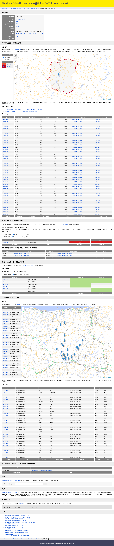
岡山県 (17, 26)
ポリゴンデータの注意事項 (61, 224)
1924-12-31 (5, 131)
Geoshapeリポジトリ (7, 8)
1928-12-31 (5, 140)
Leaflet (101, 99)
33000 (17, 36)
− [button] (15, 58)
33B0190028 (5, 457)
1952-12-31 (5, 198)
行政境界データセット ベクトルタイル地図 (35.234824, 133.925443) (21, 111)
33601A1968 (5, 413)
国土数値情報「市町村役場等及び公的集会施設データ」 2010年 (20, 522)
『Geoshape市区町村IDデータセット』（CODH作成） (17, 536)
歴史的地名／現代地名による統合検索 (11, 480)
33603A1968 (5, 395)
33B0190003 (5, 281)
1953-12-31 (5, 200)
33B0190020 (5, 425)
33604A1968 (5, 279)
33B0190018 (5, 286)
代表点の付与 (20, 304)
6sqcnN (17, 39)
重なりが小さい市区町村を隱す (20, 237)
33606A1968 (5, 242)
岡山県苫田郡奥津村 (20, 19)
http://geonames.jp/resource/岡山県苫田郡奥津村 (42, 470)
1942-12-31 (5, 172)
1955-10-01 (5, 205)
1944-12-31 (5, 177)
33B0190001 (5, 445)
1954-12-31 (5, 202)
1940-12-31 (5, 168)
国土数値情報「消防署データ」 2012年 (14, 527)
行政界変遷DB (7, 59)
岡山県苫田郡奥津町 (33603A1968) (64, 253)
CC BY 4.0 (21, 503)
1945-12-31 (5, 179)
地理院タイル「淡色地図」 (107, 99)
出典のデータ (18, 50)
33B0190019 (5, 438)
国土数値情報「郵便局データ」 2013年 (14, 524)
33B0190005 (5, 415)
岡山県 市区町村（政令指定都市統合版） (34, 34)
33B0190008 (5, 411)
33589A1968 (5, 427)
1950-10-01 (5, 191)
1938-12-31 (5, 163)
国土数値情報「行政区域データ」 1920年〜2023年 (17, 515)
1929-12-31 (5, 142)
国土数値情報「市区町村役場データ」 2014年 (15, 520)
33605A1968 (5, 450)
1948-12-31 (5, 186)
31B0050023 (5, 448)
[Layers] (15, 60)
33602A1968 (5, 406)
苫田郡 (17, 24)
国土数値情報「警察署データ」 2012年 (14, 525)
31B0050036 (5, 408)
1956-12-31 (5, 209)
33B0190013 (5, 420)
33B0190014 (5, 432)
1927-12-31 (5, 138)
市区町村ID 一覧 (33, 8)
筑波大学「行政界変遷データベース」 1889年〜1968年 (18, 517)
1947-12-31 (5, 184)
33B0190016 (5, 422)
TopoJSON (74, 119)
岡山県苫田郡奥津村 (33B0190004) (21, 253)
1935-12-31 (5, 156)
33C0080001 (5, 418)
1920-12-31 (5, 121)
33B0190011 (5, 441)
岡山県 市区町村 (19, 34)
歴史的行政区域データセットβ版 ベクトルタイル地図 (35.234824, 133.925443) (23, 109)
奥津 (17, 21)
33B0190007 (5, 452)
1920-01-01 (5, 119)
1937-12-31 (5, 161)
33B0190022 (5, 455)
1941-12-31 (5, 170)
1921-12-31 (5, 124)
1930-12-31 (5, 144)
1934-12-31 (5, 154)
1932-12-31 (5, 149)
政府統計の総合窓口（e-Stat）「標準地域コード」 (16, 532)
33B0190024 (5, 429)
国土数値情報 (7, 57)
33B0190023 (5, 443)
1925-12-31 (5, 133)
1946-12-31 (5, 181)
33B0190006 (5, 404)
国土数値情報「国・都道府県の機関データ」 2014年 (17, 529)
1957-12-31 (5, 211)
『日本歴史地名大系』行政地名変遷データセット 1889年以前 (19, 519)
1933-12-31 (5, 151)
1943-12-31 (5, 174)
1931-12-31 (5, 147)
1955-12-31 (5, 207)
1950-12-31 (5, 193)
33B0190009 (5, 284)
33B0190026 (5, 291)
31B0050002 (5, 434)
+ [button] (15, 55)
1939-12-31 (5, 165)
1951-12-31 (5, 195)
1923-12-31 (5, 128)
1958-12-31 (5, 214)
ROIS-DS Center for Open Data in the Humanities (62, 543)
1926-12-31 (5, 135)
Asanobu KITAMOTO (45, 543)
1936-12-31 (5, 158)
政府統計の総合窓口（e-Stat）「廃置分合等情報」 (16, 530)
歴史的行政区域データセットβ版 (21, 8)
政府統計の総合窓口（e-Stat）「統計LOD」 (15, 534)
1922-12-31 (5, 126)
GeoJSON (80, 119)
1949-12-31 (5, 188)
